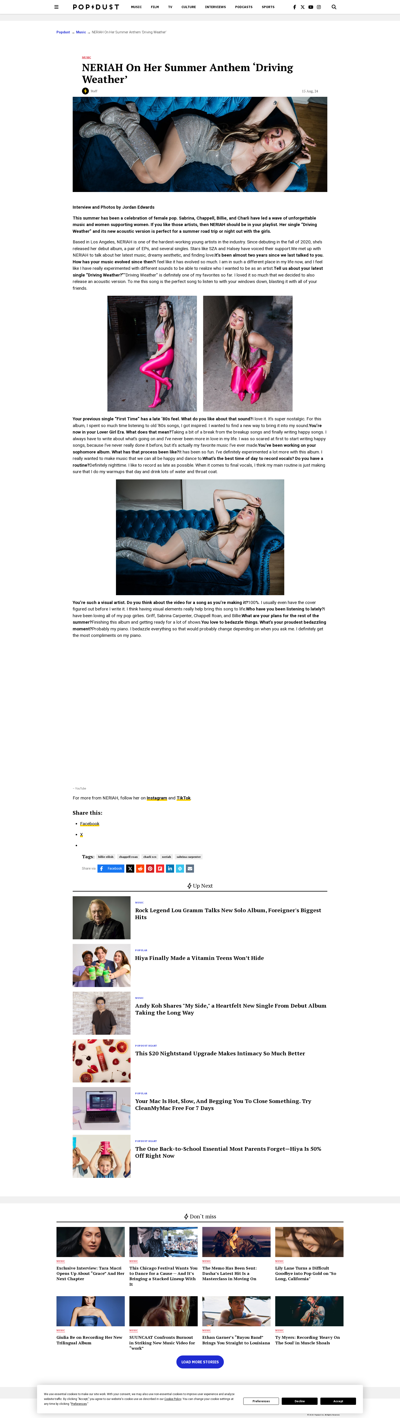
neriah (166, 856)
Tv (170, 7)
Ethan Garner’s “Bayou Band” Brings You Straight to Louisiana (236, 1339)
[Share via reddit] (140, 869)
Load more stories (200, 1362)
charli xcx (149, 856)
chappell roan (128, 856)
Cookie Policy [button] (172, 1399)
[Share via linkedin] (170, 869)
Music (136, 7)
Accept (338, 1401)
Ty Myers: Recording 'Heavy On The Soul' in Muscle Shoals (307, 1339)
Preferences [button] (79, 1403)
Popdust (63, 32)
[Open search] (334, 7)
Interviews (215, 7)
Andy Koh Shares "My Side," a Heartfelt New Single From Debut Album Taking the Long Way (231, 1009)
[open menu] (56, 7)
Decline (300, 1401)
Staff (94, 91)
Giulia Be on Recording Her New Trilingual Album (89, 1339)
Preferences (261, 1401)
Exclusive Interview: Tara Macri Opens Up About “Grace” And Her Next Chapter (90, 1273)
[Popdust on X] (302, 7)
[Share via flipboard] (160, 869)
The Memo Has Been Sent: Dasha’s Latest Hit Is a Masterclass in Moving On (229, 1273)
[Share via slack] (180, 869)
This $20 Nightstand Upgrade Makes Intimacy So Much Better (220, 1053)
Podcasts (244, 7)
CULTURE (188, 7)
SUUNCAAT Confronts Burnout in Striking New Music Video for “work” (162, 1342)
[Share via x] (130, 869)
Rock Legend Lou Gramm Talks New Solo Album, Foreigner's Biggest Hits (228, 913)
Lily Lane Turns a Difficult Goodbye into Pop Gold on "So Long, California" (305, 1273)
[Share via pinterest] (150, 869)
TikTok (184, 798)
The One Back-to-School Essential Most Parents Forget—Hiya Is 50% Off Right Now (228, 1152)
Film (155, 7)
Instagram (157, 798)
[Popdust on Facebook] (294, 7)
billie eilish (105, 856)
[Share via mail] (190, 869)
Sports (268, 7)
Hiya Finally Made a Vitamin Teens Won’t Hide (199, 958)
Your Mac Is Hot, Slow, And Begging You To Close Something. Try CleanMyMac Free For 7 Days (223, 1104)
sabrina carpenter (189, 856)
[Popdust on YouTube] (310, 7)
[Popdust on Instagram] (319, 7)
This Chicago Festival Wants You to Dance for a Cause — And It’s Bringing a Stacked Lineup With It (163, 1276)
